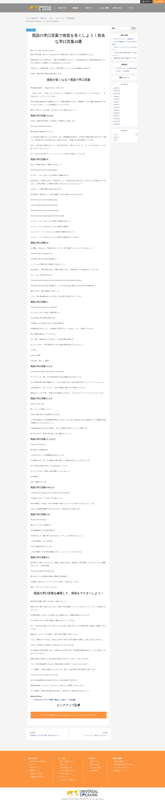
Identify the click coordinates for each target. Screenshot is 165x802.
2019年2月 (116, 113)
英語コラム (43, 18)
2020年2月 (116, 88)
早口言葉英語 (70, 18)
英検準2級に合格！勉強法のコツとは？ (125, 58)
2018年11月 (116, 121)
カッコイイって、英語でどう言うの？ (95, 735)
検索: (113, 28)
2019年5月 (116, 104)
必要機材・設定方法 (36, 777)
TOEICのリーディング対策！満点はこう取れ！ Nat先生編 (54, 700)
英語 (53, 50)
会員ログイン (94, 761)
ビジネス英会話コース (67, 770)
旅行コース (64, 764)
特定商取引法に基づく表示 (123, 764)
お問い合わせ (117, 8)
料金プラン (89, 8)
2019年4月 (116, 107)
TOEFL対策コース (66, 773)
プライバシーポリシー (121, 767)
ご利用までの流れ (36, 773)
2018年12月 (116, 118)
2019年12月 (116, 91)
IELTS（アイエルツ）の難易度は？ (124, 39)
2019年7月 (116, 102)
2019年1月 (116, 116)
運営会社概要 (118, 761)
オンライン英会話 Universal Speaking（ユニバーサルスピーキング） (68, 715)
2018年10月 (116, 124)
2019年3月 (116, 110)
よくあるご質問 (103, 8)
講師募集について (120, 770)
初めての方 (62, 8)
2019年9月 (116, 96)
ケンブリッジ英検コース (68, 780)
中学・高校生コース (67, 761)
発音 (48, 50)
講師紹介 (76, 8)
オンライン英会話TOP (32, 18)
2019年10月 (116, 93)
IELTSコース (64, 777)
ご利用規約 (94, 770)
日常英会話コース (66, 767)
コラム (131, 8)
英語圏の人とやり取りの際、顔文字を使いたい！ (45, 735)
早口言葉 (42, 50)
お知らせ (116, 137)
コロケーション (60, 18)
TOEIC (115, 140)
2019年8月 (116, 99)
